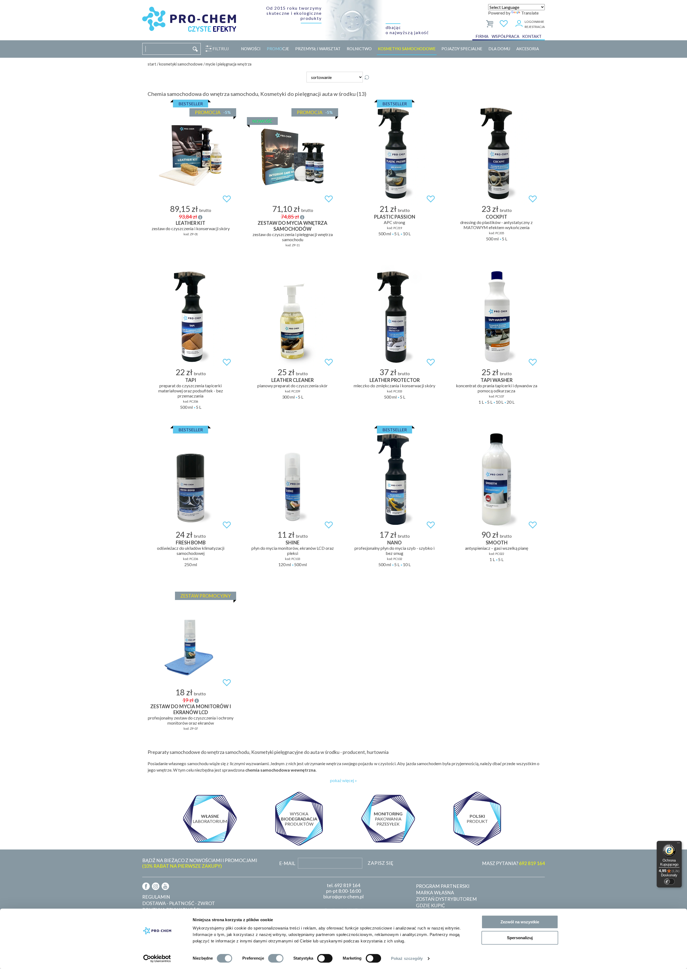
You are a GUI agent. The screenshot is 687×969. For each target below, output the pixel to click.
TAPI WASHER (497, 380)
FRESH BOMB (191, 542)
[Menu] (678, 844)
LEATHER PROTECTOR (395, 380)
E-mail (287, 863)
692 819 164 (347, 885)
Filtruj (221, 48)
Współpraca (505, 36)
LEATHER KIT (190, 223)
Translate (530, 12)
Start (152, 64)
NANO (394, 542)
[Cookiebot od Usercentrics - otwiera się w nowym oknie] (157, 958)
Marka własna (435, 892)
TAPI (190, 380)
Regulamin (156, 897)
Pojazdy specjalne (461, 48)
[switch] (275, 958)
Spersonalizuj (520, 937)
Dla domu (499, 48)
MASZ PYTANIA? (513, 863)
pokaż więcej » (343, 780)
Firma (482, 36)
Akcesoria (527, 48)
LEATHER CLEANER (292, 380)
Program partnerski (442, 886)
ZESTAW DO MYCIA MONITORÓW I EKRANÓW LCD (190, 709)
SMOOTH (496, 542)
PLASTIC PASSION (394, 217)
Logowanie (534, 22)
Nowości (251, 48)
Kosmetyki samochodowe (407, 48)
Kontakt (532, 36)
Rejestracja (535, 27)
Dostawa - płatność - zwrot (178, 903)
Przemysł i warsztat (318, 48)
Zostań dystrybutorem (446, 899)
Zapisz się (380, 863)
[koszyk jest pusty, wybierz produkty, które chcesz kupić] (490, 22)
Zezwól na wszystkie (519, 922)
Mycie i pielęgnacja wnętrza (228, 64)
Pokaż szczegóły (407, 958)
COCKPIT (496, 217)
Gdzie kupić (430, 905)
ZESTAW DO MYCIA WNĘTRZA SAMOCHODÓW (292, 226)
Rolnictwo (359, 48)
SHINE (292, 542)
